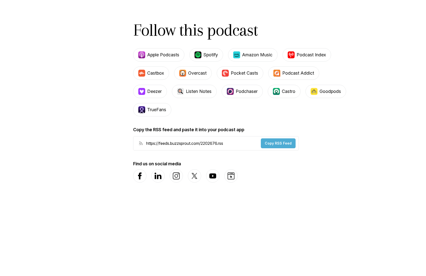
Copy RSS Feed (278, 143)
